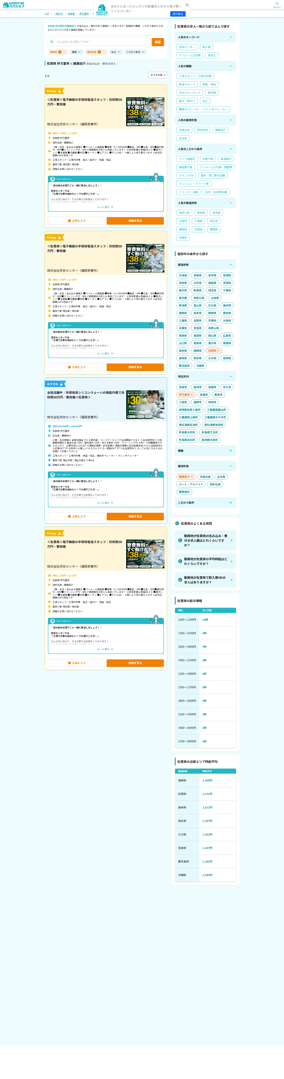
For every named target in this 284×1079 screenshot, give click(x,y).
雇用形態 (93, 51)
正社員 (183, 138)
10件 (205, 619)
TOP (47, 13)
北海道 (198, 229)
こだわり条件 (133, 51)
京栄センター (187, 47)
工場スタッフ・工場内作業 (195, 76)
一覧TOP (58, 13)
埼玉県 (214, 221)
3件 (204, 647)
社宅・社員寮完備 (216, 192)
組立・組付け (187, 101)
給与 (113, 51)
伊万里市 (84, 13)
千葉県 (198, 221)
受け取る (178, 14)
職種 (74, 51)
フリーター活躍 (188, 192)
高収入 (212, 55)
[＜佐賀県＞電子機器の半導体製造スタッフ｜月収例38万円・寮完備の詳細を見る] (106, 156)
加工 (205, 101)
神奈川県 (184, 213)
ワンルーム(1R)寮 (190, 55)
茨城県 (183, 237)
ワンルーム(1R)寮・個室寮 (216, 167)
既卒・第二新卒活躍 (213, 175)
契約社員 (202, 130)
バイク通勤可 (187, 159)
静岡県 (214, 229)
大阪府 (183, 221)
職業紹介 (220, 130)
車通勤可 (226, 159)
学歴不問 (207, 159)
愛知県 (201, 213)
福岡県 (183, 229)
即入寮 (206, 47)
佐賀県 (71, 13)
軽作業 (212, 92)
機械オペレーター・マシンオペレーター (203, 109)
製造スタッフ (187, 84)
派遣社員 (184, 130)
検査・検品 (209, 84)
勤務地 (55, 51)
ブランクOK (186, 175)
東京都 (217, 213)
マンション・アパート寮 (194, 184)
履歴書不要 (185, 167)
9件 (204, 633)
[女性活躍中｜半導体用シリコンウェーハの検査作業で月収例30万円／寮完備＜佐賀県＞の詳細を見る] (106, 450)
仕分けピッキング (190, 92)
